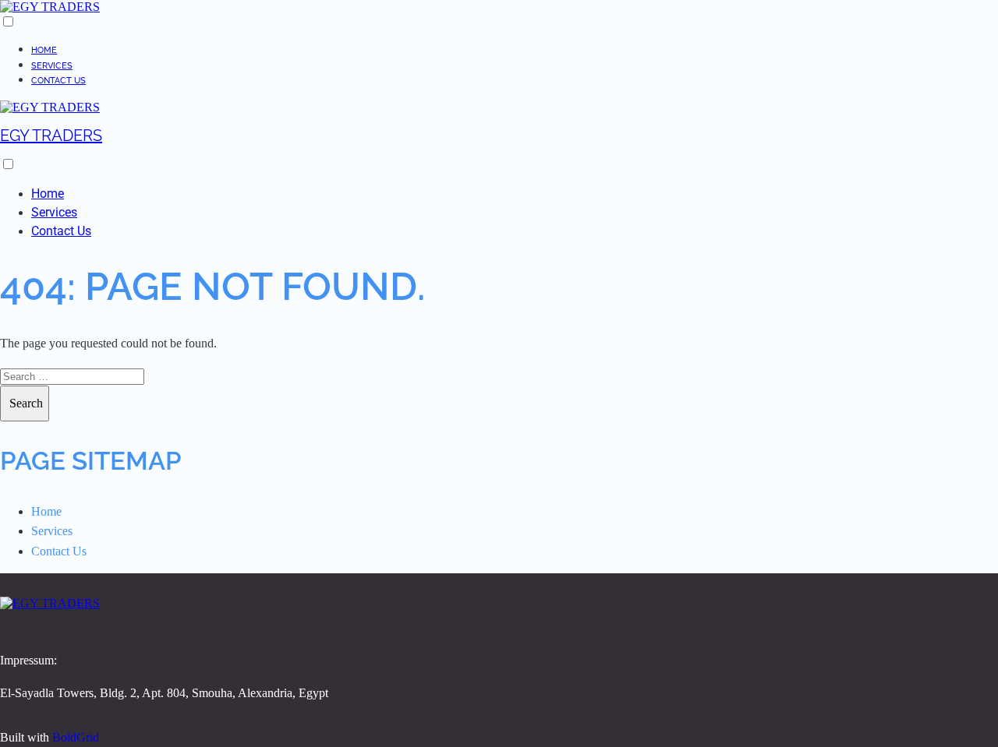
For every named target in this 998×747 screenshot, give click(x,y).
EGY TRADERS (51, 135)
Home (44, 50)
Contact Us (58, 81)
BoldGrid (75, 737)
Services (52, 66)
